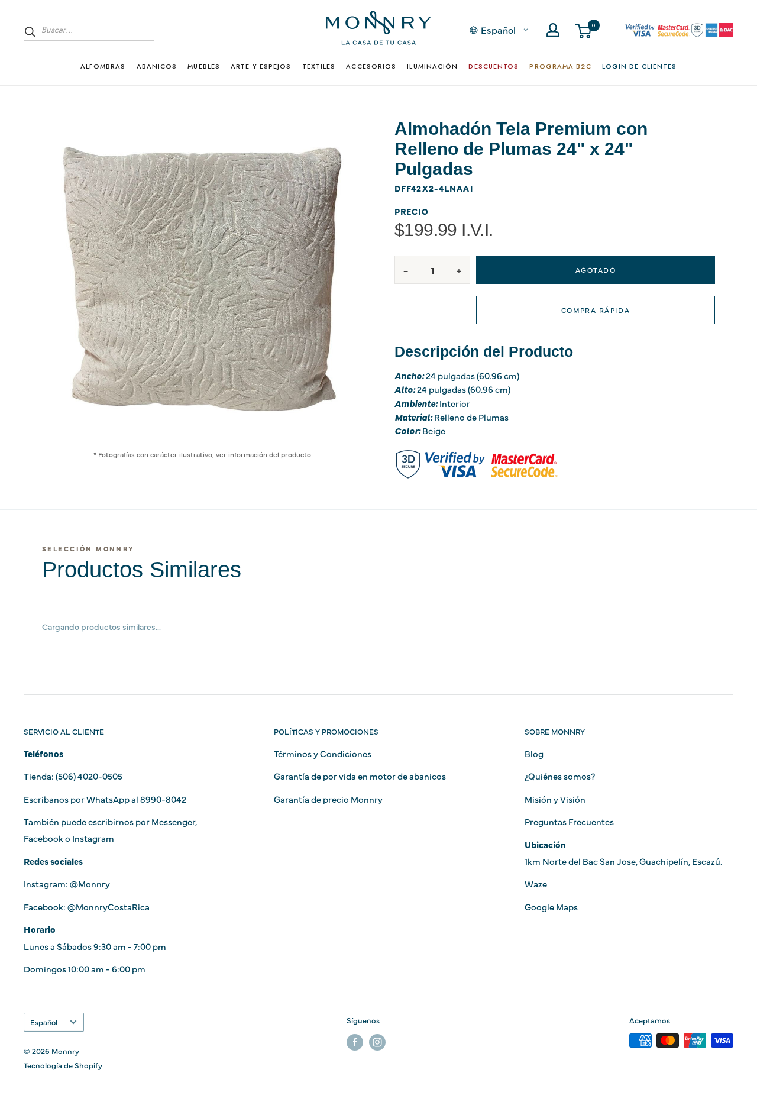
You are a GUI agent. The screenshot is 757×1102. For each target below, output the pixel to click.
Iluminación (432, 66)
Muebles (203, 66)
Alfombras (103, 66)
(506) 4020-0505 (89, 776)
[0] (583, 30)
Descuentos (493, 66)
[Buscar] (30, 31)
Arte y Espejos (261, 66)
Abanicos (157, 66)
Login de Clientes (639, 66)
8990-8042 (163, 799)
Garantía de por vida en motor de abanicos (360, 776)
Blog (534, 753)
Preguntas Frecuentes (569, 821)
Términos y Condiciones (322, 753)
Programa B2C (560, 66)
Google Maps (551, 906)
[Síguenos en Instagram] (377, 1042)
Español (43, 1022)
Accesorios (371, 66)
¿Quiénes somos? (560, 776)
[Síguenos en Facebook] (355, 1042)
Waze (536, 883)
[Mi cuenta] (552, 30)
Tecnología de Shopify (63, 1064)
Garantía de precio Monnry (328, 799)
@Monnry (90, 883)
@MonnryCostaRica (108, 906)
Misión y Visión (555, 799)
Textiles (319, 66)
